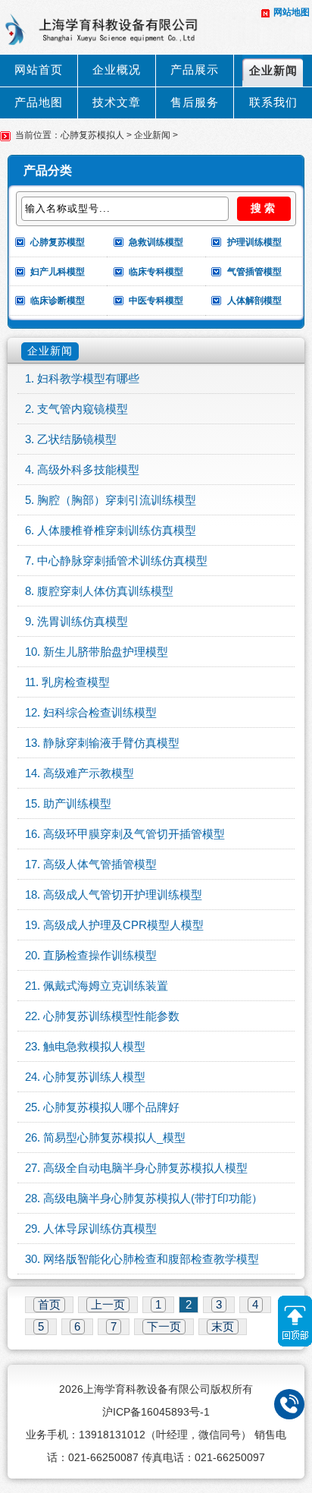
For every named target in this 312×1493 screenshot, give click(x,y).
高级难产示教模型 (88, 773)
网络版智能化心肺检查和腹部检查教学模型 (151, 1259)
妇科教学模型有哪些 (88, 379)
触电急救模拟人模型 (94, 1047)
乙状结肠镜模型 (77, 439)
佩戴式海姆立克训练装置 (105, 986)
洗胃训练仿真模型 (82, 622)
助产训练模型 (77, 804)
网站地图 (291, 12)
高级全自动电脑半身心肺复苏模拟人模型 (145, 1168)
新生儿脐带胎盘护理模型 (105, 652)
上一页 (108, 1305)
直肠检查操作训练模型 (100, 956)
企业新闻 (273, 71)
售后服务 (194, 102)
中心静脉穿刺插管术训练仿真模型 (122, 561)
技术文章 (116, 102)
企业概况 (116, 70)
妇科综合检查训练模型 (100, 713)
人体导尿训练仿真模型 (100, 1229)
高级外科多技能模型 (88, 470)
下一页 (164, 1327)
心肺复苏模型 (57, 242)
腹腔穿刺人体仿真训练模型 (105, 591)
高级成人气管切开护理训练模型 (122, 895)
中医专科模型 (156, 300)
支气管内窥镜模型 (82, 409)
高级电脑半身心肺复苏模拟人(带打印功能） (153, 1198)
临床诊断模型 (57, 300)
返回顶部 (295, 1321)
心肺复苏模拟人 (92, 135)
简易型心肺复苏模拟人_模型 (114, 1138)
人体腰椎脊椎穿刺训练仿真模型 (116, 530)
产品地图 (38, 102)
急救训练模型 (156, 242)
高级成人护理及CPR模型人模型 (123, 925)
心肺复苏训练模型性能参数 (111, 1016)
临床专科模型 (156, 271)
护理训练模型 (254, 242)
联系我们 (273, 102)
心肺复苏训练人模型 (94, 1077)
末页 (222, 1327)
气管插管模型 (254, 271)
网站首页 (38, 70)
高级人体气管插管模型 (100, 864)
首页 (49, 1305)
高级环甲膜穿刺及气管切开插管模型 (134, 834)
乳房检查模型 (76, 682)
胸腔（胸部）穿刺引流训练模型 (116, 500)
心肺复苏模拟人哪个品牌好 (111, 1107)
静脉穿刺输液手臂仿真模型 (111, 743)
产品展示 (194, 70)
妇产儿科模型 (57, 271)
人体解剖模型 (254, 300)
